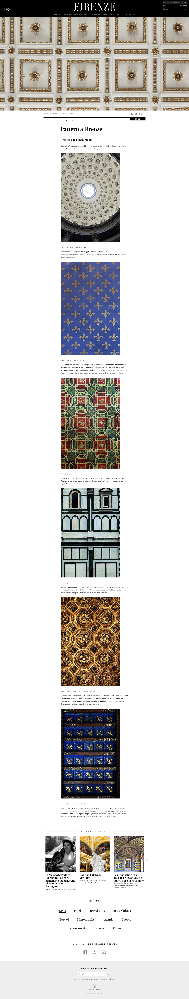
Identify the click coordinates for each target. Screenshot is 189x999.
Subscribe (183, 6)
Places (128, 15)
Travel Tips (67, 15)
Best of (86, 15)
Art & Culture (77, 15)
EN (164, 6)
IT (166, 6)
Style (55, 15)
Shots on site (119, 15)
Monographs (95, 15)
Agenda (104, 15)
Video (134, 15)
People (111, 15)
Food (60, 15)
